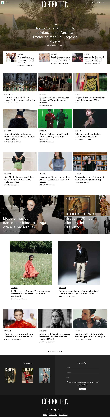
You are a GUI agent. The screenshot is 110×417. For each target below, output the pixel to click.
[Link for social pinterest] (58, 410)
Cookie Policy (63, 414)
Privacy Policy (84, 385)
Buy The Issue (96, 2)
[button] (50, 375)
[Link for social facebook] (51, 410)
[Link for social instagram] (55, 410)
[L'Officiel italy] (55, 4)
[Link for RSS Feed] (62, 410)
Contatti (45, 414)
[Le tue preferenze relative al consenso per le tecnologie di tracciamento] (2, 2)
